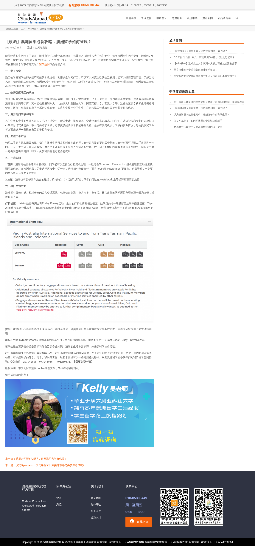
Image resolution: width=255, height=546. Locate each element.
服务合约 (96, 511)
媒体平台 (96, 504)
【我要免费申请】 (83, 361)
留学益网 (44, 64)
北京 (59, 498)
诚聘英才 (96, 517)
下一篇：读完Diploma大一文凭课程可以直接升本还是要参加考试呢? (44, 465)
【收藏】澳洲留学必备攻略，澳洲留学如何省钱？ (48, 41)
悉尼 (59, 504)
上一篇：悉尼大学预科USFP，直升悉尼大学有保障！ (36, 458)
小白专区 (32, 28)
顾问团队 (96, 498)
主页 (23, 28)
